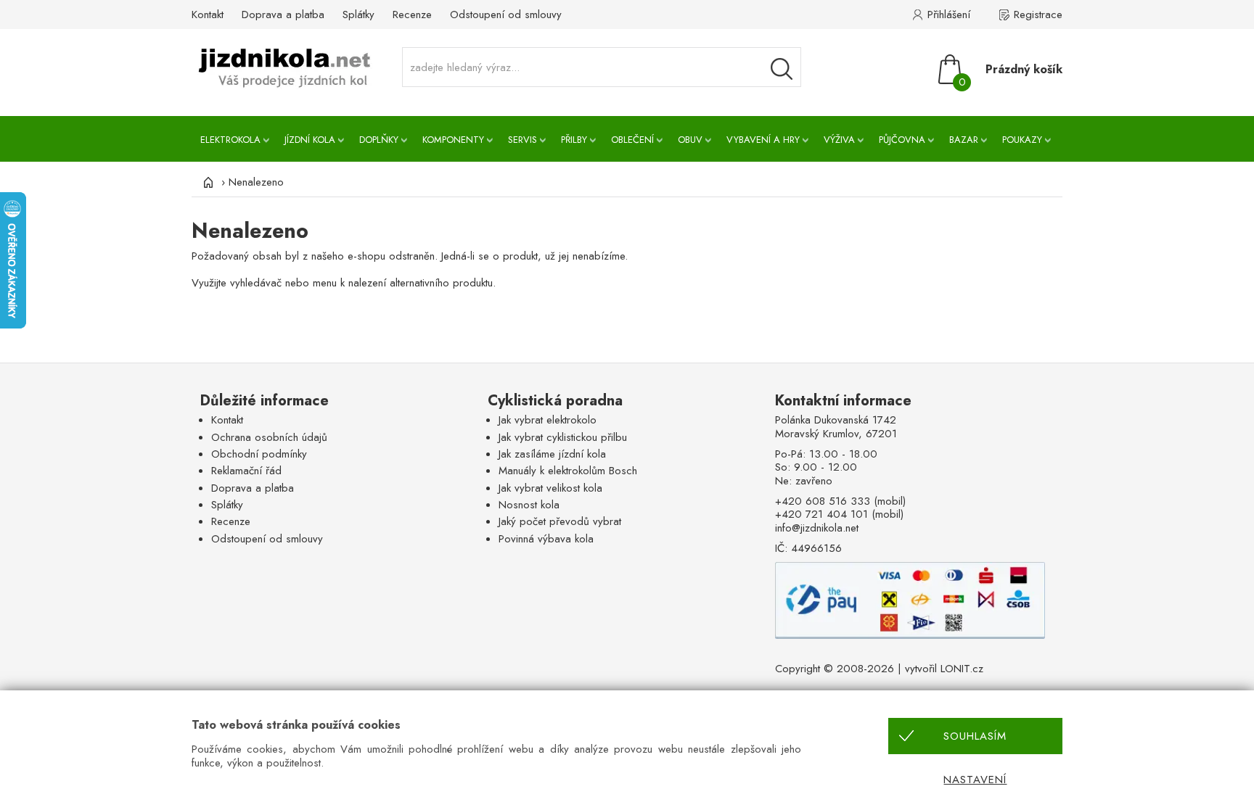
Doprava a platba (283, 14)
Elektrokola (230, 139)
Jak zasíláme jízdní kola (552, 454)
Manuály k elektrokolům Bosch (568, 471)
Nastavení (975, 780)
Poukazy (1022, 139)
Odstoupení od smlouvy (506, 14)
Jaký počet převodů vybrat (560, 521)
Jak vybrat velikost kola (550, 488)
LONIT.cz (961, 669)
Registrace (1038, 14)
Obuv (690, 139)
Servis (522, 139)
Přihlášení (948, 14)
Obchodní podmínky (259, 454)
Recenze (412, 14)
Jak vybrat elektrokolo (548, 420)
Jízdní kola (309, 139)
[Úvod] (206, 182)
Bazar (963, 139)
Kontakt (208, 14)
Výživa (839, 139)
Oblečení (632, 139)
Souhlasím (975, 736)
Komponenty (453, 139)
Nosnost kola (529, 505)
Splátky (358, 14)
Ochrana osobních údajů (269, 437)
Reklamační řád (246, 471)
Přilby (574, 139)
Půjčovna (902, 139)
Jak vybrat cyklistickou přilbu (563, 437)
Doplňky (378, 139)
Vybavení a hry (763, 139)
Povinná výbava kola (546, 539)
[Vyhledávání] (781, 69)
